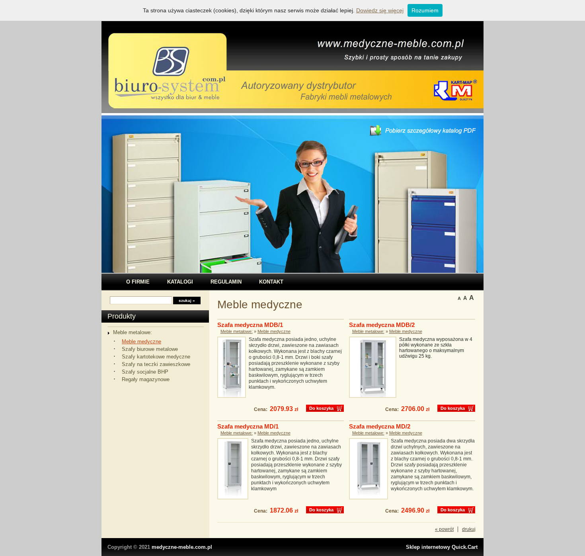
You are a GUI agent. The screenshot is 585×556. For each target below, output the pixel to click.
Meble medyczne (141, 342)
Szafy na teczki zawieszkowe (156, 364)
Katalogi (180, 282)
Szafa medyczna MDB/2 (382, 324)
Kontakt (271, 282)
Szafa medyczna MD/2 (379, 426)
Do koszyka (321, 408)
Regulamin (226, 282)
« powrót (444, 529)
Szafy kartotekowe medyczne (156, 357)
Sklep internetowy (442, 547)
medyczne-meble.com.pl (182, 547)
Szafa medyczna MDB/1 (250, 324)
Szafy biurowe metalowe (150, 349)
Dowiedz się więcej (380, 10)
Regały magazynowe (146, 379)
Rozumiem (425, 10)
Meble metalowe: (132, 332)
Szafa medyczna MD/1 (248, 426)
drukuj (469, 529)
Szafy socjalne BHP (145, 372)
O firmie (138, 282)
